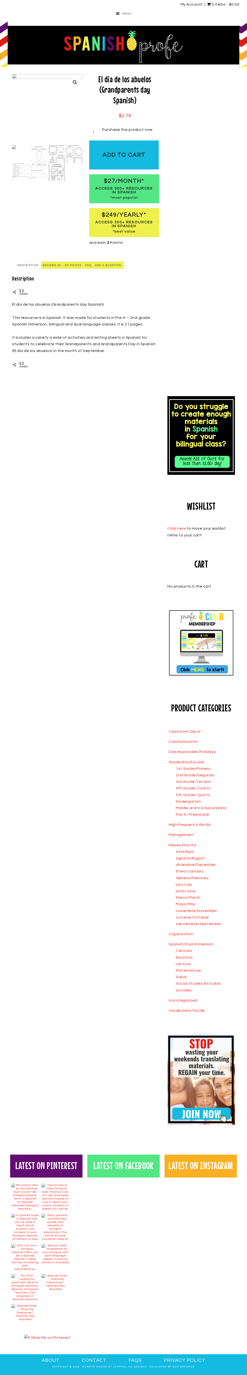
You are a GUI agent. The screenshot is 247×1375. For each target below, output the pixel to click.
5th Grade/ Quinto (193, 795)
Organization (181, 934)
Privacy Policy (184, 1360)
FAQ (88, 265)
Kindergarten (188, 801)
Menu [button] (127, 14)
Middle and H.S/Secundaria (201, 808)
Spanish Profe (123, 45)
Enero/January (190, 871)
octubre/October (192, 917)
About (51, 1360)
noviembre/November (196, 911)
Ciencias (184, 951)
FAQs (135, 1360)
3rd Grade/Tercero (193, 782)
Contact (94, 1360)
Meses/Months (182, 845)
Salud (181, 977)
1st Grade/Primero (193, 769)
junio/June (185, 891)
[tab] (28, 265)
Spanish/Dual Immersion (191, 944)
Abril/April (185, 852)
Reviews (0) (51, 265)
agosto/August (190, 858)
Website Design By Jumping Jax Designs (114, 1367)
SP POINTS (73, 265)
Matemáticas (188, 970)
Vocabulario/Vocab (187, 1010)
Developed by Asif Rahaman (172, 1367)
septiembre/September (198, 924)
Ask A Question (108, 265)
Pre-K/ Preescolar (192, 814)
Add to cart (124, 155)
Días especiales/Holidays (192, 752)
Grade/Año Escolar (186, 762)
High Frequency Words (190, 825)
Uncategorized (183, 1000)
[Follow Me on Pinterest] (47, 1337)
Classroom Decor (185, 731)
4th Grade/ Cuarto (193, 788)
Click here (176, 528)
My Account (192, 4)
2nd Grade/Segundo (195, 775)
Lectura (183, 964)
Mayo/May (185, 904)
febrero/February (192, 878)
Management (181, 835)
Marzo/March (188, 897)
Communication (183, 742)
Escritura (184, 957)
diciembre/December (196, 865)
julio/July (184, 884)
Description (28, 265)
